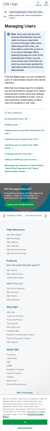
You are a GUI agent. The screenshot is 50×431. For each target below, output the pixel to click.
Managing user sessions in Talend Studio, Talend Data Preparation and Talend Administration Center (24, 168)
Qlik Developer (13, 238)
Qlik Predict (12, 296)
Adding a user (11, 124)
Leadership (12, 358)
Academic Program (15, 369)
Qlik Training (12, 242)
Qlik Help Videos (14, 235)
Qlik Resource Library (16, 253)
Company (11, 354)
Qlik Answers (13, 292)
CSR (8, 362)
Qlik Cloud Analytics (16, 288)
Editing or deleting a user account (20, 159)
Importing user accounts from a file (21, 139)
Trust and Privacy (15, 320)
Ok (25, 422)
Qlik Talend (12, 270)
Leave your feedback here (20, 204)
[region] (25, 413)
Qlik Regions (12, 342)
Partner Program (14, 373)
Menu (46, 5)
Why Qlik (11, 312)
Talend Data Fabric (15, 278)
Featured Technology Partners (21, 334)
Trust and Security (15, 316)
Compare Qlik (13, 331)
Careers (10, 377)
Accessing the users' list (16, 118)
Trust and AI (12, 323)
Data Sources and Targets (19, 338)
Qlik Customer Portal (16, 249)
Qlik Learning (13, 246)
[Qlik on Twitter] (38, 392)
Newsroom (12, 381)
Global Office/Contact (16, 384)
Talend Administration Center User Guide (25, 12)
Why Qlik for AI (13, 327)
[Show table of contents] (5, 12)
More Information (24, 428)
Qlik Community (25, 392)
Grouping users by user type (18, 153)
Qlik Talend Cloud (15, 274)
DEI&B (9, 366)
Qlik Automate (13, 299)
